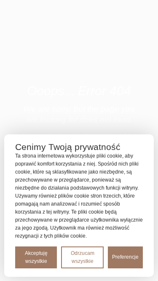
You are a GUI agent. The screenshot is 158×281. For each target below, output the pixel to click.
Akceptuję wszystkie (36, 257)
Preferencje (125, 257)
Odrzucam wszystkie (82, 257)
